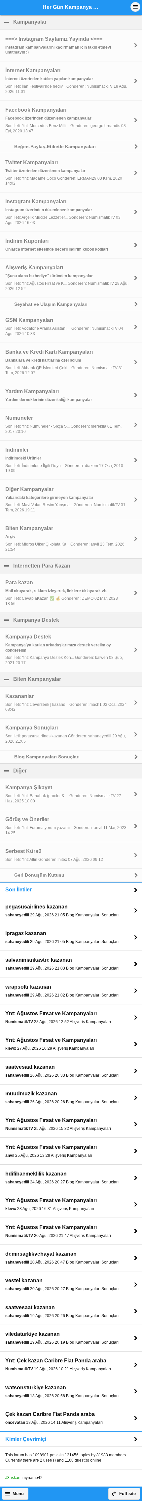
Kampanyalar (61, 22)
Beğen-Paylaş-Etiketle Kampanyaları (55, 146)
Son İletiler (18, 889)
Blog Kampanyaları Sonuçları (47, 756)
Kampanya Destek (68, 620)
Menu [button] (18, 1493)
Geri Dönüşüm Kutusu (39, 875)
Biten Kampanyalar (69, 679)
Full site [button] (127, 1493)
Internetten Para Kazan (73, 566)
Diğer (51, 770)
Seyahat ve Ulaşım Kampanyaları (51, 304)
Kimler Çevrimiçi (25, 1439)
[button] (135, 7)
